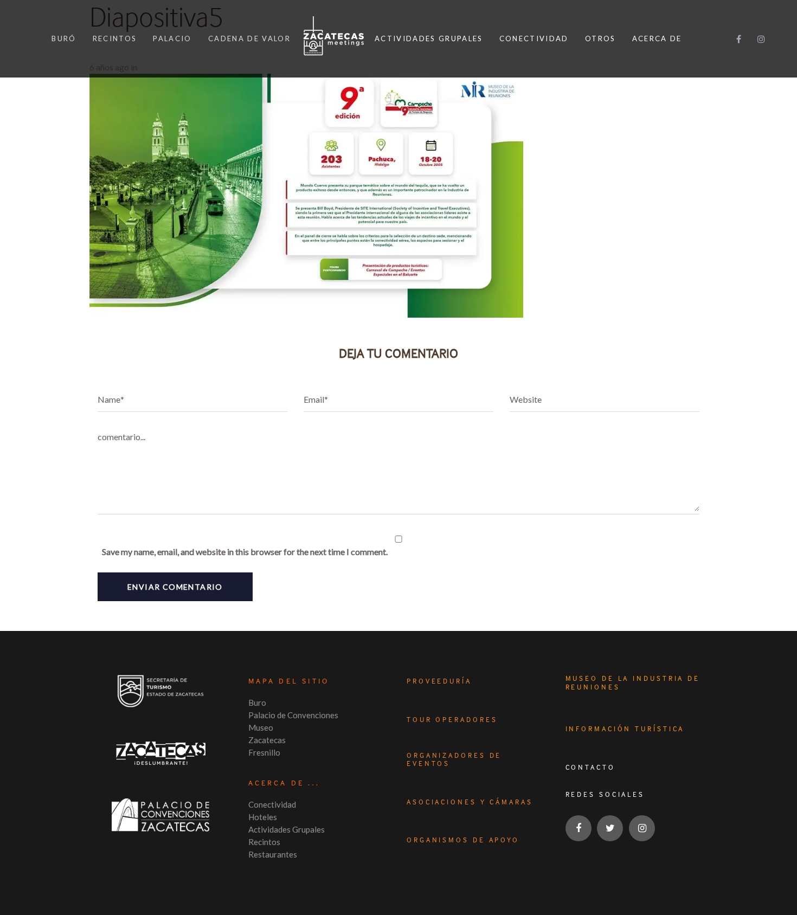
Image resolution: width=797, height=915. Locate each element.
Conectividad (272, 804)
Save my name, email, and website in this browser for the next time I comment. (245, 551)
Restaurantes (272, 854)
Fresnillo (264, 752)
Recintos (264, 842)
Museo (260, 727)
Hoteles (262, 817)
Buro (257, 702)
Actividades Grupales (286, 829)
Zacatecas (267, 740)
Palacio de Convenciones (293, 715)
